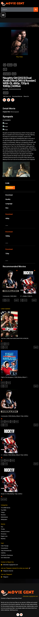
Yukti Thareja (4, 546)
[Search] (36, 9)
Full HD (10, 65)
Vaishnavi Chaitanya (7, 555)
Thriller (3, 529)
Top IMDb (3, 510)
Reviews (3, 515)
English (16, 300)
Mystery (3, 539)
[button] (3, 15)
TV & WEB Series (5, 508)
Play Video (19, 57)
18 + (5, 69)
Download (9, 214)
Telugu (3, 512)
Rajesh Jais (4, 536)
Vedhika (3, 553)
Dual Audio (7, 74)
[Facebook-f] (17, 614)
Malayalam (4, 519)
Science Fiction (5, 531)
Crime (12, 421)
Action (2, 344)
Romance (3, 534)
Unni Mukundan (5, 558)
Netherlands (4, 517)
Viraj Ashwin (4, 548)
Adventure (3, 382)
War (2, 527)
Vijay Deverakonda (6, 551)
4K (4, 65)
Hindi (14, 74)
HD (15, 65)
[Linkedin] (21, 614)
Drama (6, 93)
